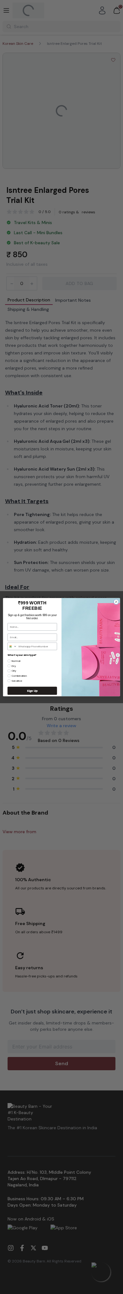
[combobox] (12, 646)
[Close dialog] (116, 601)
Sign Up (32, 690)
